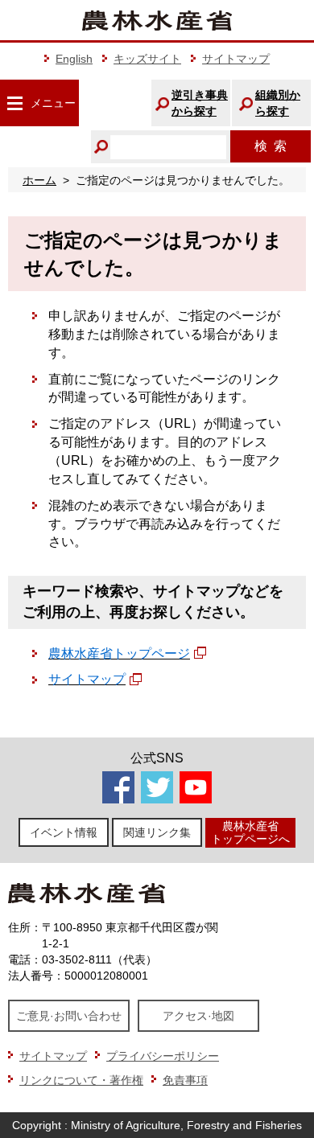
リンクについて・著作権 (81, 1080)
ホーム (39, 180)
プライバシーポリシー (162, 1056)
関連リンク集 (157, 832)
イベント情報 (63, 832)
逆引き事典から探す (199, 102)
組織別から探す (277, 102)
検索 (270, 146)
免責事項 (185, 1080)
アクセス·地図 (198, 1015)
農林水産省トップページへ (250, 832)
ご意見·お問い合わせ (69, 1015)
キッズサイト (147, 58)
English (74, 58)
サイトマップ (236, 58)
